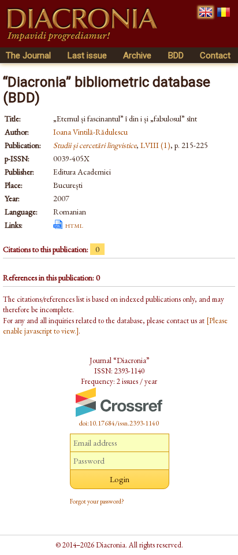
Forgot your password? (97, 501)
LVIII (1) (155, 145)
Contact (215, 55)
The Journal (28, 55)
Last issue (87, 55)
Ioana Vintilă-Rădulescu (90, 132)
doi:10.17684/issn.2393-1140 (119, 423)
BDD (176, 55)
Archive (137, 55)
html (74, 225)
